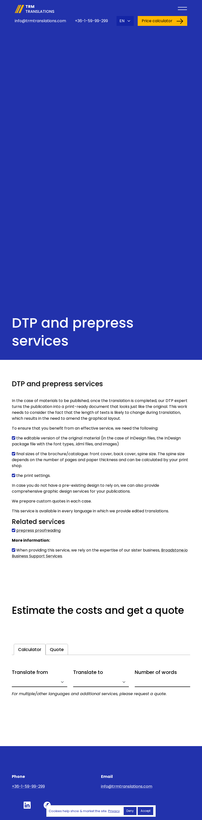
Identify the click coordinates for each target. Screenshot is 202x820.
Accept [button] (146, 811)
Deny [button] (130, 811)
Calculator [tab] (29, 649)
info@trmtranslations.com (40, 21)
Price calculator (157, 21)
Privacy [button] (114, 811)
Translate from (30, 672)
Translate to (88, 672)
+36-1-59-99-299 (91, 21)
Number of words (156, 672)
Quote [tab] (57, 649)
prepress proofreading (38, 530)
